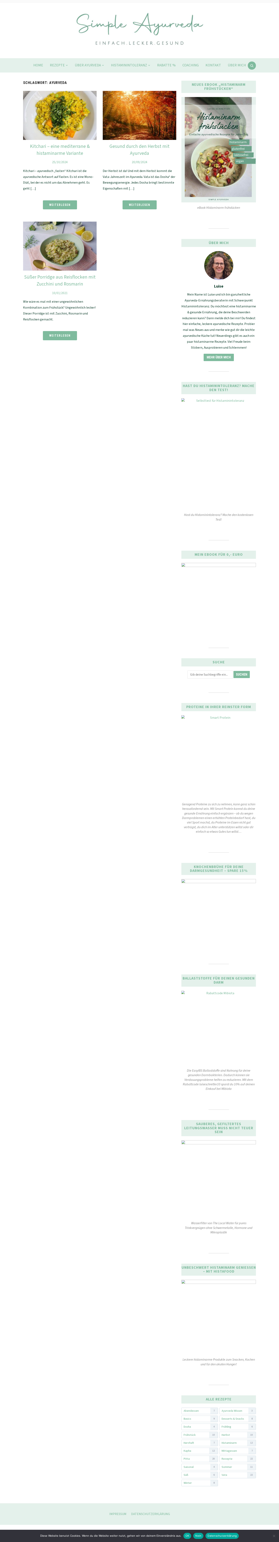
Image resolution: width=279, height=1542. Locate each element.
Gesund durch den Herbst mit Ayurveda (139, 150)
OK (187, 1535)
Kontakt (213, 65)
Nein (198, 1535)
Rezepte (57, 65)
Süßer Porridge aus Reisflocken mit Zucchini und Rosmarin (60, 280)
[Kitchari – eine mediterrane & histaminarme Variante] (60, 93)
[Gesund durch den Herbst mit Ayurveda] (139, 93)
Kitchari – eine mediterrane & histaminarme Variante (60, 150)
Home (38, 65)
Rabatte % (166, 65)
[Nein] (274, 1536)
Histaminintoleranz (129, 65)
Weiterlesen (60, 204)
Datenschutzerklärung (150, 1514)
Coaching (190, 65)
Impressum (117, 1514)
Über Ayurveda (88, 65)
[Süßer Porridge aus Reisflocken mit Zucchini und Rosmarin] (60, 224)
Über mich (237, 65)
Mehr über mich (219, 357)
